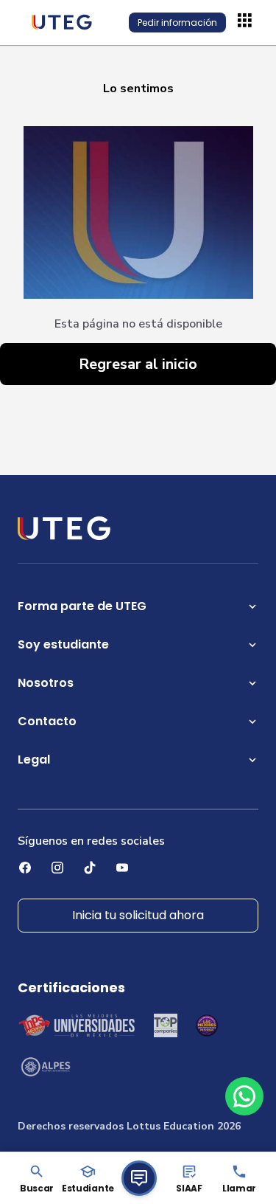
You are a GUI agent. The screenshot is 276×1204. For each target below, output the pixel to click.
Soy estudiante (63, 644)
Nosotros (46, 682)
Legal (34, 759)
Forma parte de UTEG (82, 606)
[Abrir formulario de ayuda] (139, 1178)
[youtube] (122, 867)
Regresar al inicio (138, 364)
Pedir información (177, 22)
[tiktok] (89, 867)
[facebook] (25, 867)
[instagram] (57, 867)
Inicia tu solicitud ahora (138, 915)
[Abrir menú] (246, 22)
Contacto (47, 721)
